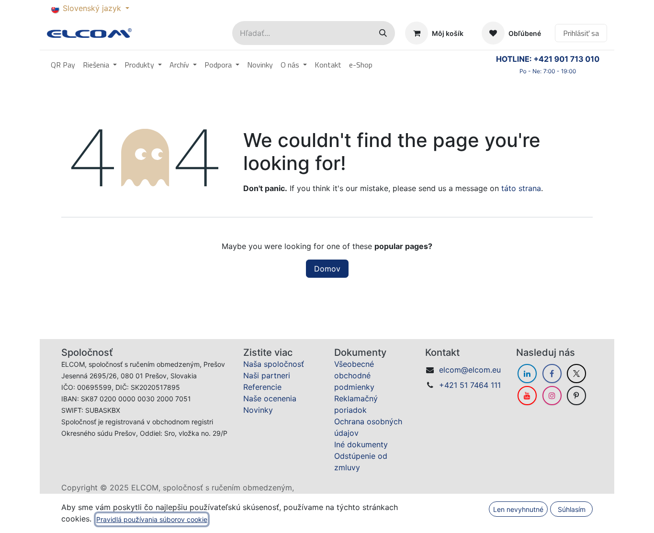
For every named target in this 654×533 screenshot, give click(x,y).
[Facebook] (552, 373)
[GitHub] (576, 395)
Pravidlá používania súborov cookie (151, 519)
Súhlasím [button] (572, 509)
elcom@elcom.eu (470, 369)
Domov (327, 268)
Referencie (262, 387)
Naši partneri (266, 375)
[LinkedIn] (527, 373)
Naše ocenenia (269, 398)
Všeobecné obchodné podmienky (354, 375)
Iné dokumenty (361, 444)
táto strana (521, 188)
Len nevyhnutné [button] (518, 509)
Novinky (258, 410)
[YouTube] (527, 395)
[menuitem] (63, 64)
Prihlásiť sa (581, 33)
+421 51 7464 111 (470, 385)
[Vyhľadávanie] (383, 33)
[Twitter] (576, 373)
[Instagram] (552, 395)
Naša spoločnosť (273, 364)
